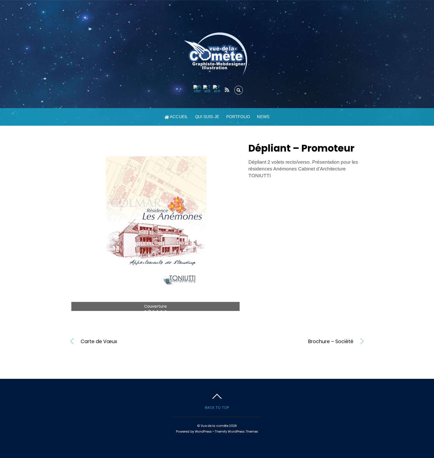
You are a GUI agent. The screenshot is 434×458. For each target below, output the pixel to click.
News (263, 117)
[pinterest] (197, 89)
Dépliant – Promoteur (301, 148)
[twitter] (207, 89)
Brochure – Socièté (289, 341)
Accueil (178, 117)
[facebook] (217, 89)
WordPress (203, 431)
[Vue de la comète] (217, 69)
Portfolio (238, 117)
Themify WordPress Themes (236, 431)
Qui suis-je (207, 117)
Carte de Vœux (99, 341)
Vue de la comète (214, 426)
